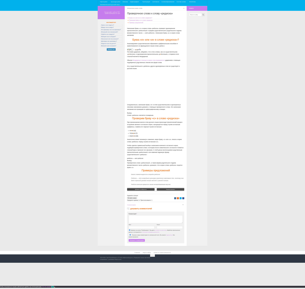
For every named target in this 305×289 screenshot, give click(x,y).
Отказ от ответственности (162, 252)
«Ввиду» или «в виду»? (107, 27)
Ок (52, 286)
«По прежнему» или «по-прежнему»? (111, 29)
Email (158, 224)
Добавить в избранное (141, 189)
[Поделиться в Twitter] (181, 198)
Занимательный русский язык (110, 4)
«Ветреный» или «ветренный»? (109, 32)
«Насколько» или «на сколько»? (110, 39)
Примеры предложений (136, 22)
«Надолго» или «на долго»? (108, 43)
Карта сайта (147, 252)
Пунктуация (146, 2)
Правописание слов (134, 8)
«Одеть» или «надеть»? (107, 25)
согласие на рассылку (160, 230)
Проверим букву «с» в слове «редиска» (141, 20)
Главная (137, 252)
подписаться (169, 235)
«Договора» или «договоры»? (109, 41)
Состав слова (181, 2)
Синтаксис (155, 2)
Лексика (125, 2)
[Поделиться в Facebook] (183, 198)
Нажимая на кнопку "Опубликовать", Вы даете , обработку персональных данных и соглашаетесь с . (154, 231)
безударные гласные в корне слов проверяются (149, 60)
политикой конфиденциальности (150, 232)
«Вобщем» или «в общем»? (108, 36)
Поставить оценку (132, 198)
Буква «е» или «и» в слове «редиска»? (140, 18)
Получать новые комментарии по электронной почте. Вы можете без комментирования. (152, 236)
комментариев (131, 205)
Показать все (111, 49)
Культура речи (115, 2)
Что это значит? (46, 286)
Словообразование (167, 2)
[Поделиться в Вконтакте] (175, 198)
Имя (130, 224)
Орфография (134, 2)
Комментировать (170, 189)
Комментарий (133, 213)
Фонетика (192, 2)
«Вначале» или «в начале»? (108, 45)
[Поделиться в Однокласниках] (178, 198)
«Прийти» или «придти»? (107, 34)
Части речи (103, 2)
